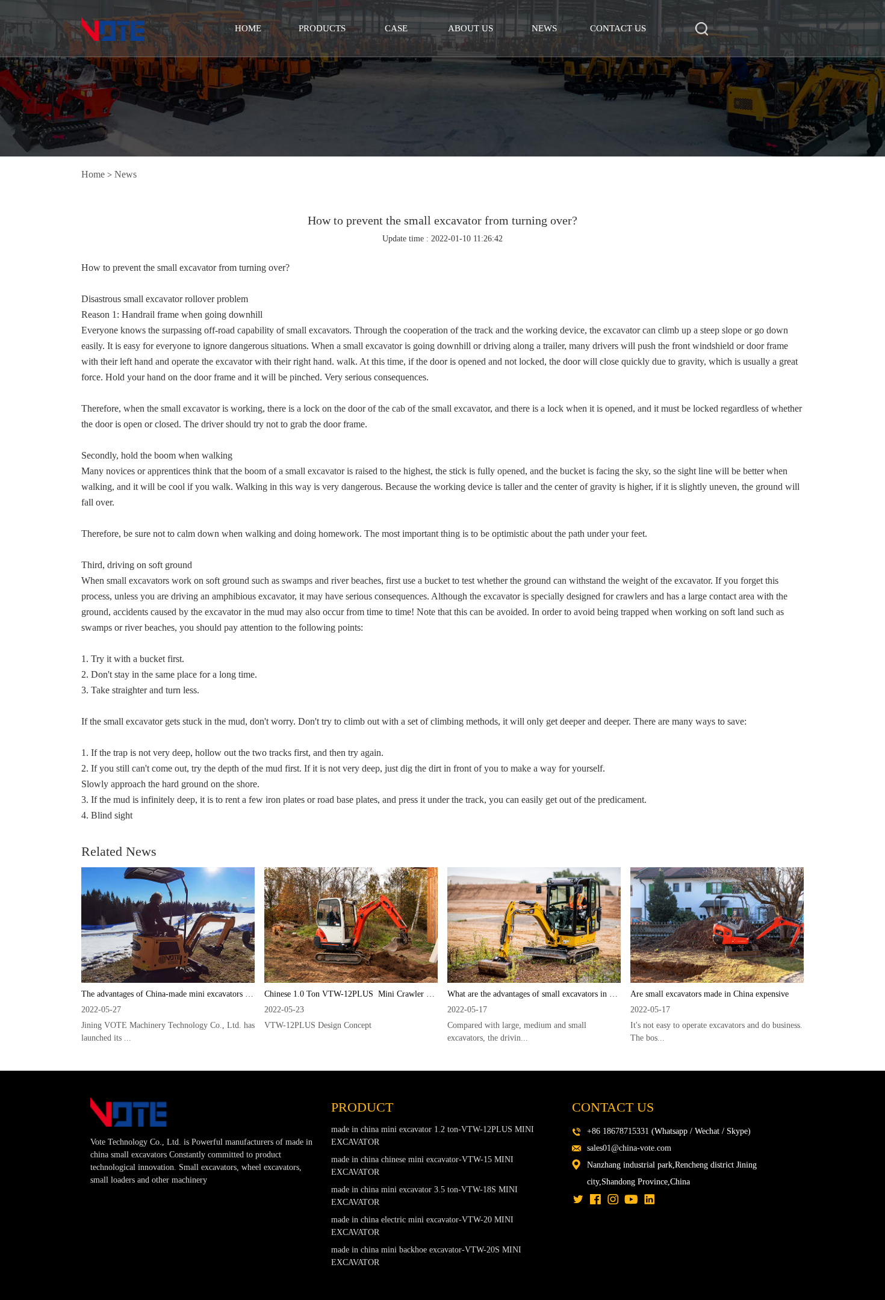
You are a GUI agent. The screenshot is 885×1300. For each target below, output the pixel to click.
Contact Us (618, 28)
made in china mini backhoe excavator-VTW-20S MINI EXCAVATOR (426, 1256)
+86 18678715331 (618, 1131)
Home (248, 28)
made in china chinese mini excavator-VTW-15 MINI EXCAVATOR (422, 1166)
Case (396, 28)
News (544, 28)
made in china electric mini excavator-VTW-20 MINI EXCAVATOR (422, 1226)
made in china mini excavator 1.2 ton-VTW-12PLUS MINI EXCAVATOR (432, 1136)
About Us (470, 28)
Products (322, 28)
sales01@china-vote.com (629, 1148)
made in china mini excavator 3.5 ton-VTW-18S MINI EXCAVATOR (424, 1196)
